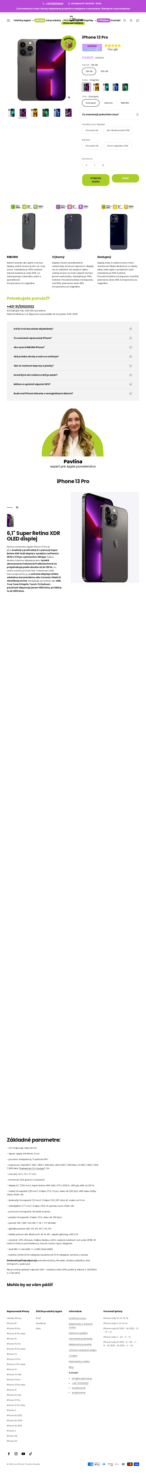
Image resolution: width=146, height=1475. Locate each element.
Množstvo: (87, 158)
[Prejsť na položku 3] (34, 113)
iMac (38, 1328)
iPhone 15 (12, 1338)
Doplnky (88, 20)
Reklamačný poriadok (80, 1344)
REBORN (40, 20)
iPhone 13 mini (14, 1374)
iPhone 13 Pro (14, 1379)
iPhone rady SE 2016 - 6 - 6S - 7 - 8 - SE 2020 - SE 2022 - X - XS (120, 1344)
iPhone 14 (12, 1353)
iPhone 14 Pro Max (16, 1364)
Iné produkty (53, 20)
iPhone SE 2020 (14, 1420)
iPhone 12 (11, 1389)
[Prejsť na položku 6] (68, 113)
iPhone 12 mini (14, 1394)
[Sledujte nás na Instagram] (16, 1454)
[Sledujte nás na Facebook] (9, 1454)
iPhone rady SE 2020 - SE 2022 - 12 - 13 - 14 (121, 1330)
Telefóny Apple (22, 20)
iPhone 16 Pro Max (16, 1333)
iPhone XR (12, 1435)
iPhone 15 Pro (14, 1343)
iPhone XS (12, 1440)
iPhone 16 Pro (14, 1328)
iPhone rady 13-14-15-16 (116, 1318)
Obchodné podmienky (80, 1338)
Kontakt (115, 20)
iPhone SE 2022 (14, 1415)
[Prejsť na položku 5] (57, 113)
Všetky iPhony (14, 1318)
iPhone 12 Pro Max (16, 1405)
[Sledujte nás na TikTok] (31, 1454)
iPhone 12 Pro (13, 1400)
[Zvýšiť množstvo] (103, 165)
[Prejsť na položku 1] (11, 113)
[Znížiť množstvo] (86, 165)
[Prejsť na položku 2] (22, 113)
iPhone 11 (11, 1410)
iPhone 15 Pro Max (16, 1348)
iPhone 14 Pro (14, 1359)
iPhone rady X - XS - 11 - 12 (117, 1336)
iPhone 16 (12, 1323)
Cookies (73, 1355)
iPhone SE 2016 (14, 1425)
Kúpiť (125, 178)
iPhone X (11, 1430)
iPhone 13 (12, 1369)
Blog (71, 1367)
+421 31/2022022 (54, 3)
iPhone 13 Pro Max (16, 1384)
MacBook (41, 1323)
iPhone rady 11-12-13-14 (115, 1323)
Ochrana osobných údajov (83, 1350)
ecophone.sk (78, 1387)
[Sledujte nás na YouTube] (23, 1454)
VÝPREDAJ (103, 20)
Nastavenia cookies (79, 1361)
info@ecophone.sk (82, 1378)
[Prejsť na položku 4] (45, 113)
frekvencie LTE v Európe (32, 1168)
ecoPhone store (77, 1318)
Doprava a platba (78, 1332)
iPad (38, 1318)
